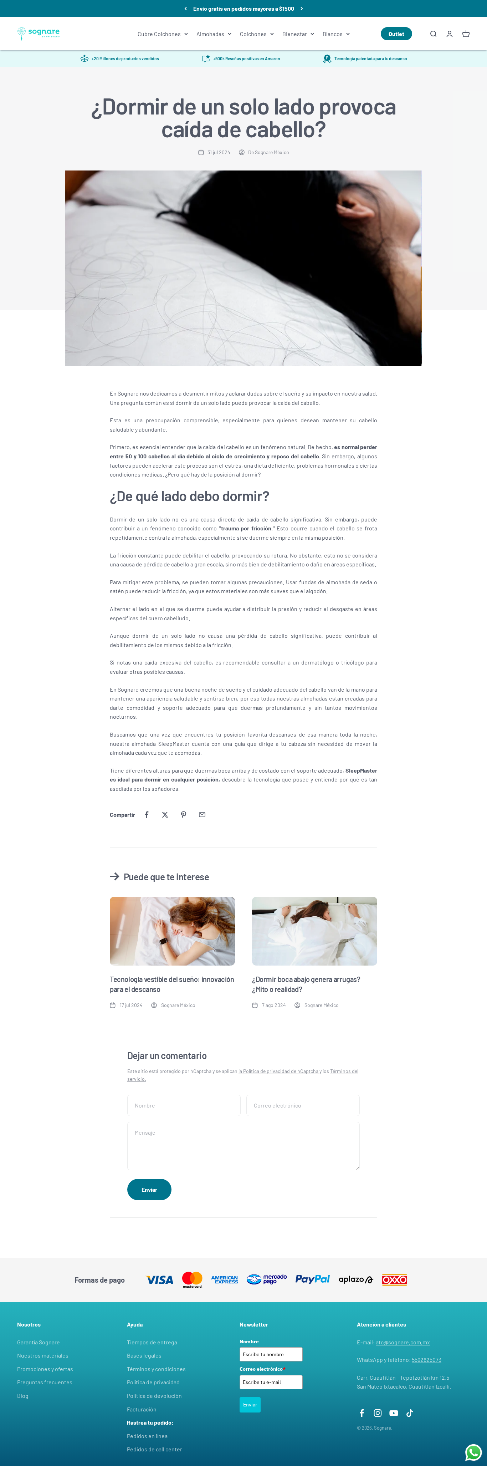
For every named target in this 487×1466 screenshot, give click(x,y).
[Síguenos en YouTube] (394, 1413)
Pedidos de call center (154, 1449)
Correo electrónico (263, 1369)
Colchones (253, 33)
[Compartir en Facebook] (146, 815)
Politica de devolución (154, 1395)
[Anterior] (185, 8)
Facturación (142, 1409)
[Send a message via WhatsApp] (473, 1452)
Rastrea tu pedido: (150, 1422)
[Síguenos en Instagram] (378, 1413)
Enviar (250, 1404)
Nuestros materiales (42, 1355)
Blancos (333, 33)
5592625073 (426, 1359)
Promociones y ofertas (45, 1368)
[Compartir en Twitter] (165, 815)
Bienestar (294, 33)
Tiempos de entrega (152, 1342)
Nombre (249, 1341)
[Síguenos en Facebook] (361, 1413)
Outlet (396, 33)
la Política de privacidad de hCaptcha (279, 1071)
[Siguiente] (302, 8)
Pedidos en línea (147, 1435)
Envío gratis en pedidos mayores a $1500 (243, 8)
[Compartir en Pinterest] (183, 815)
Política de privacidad (153, 1382)
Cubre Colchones (159, 33)
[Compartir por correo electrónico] (202, 815)
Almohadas (210, 33)
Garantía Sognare (38, 1342)
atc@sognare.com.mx (403, 1342)
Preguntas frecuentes (44, 1382)
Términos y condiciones (156, 1368)
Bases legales (144, 1355)
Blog (23, 1395)
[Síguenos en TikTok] (410, 1413)
